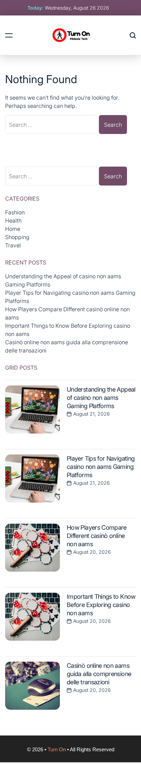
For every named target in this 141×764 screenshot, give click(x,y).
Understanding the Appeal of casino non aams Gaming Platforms (101, 397)
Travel (13, 245)
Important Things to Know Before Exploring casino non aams (101, 605)
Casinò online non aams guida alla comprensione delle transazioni (99, 674)
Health (13, 220)
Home (12, 228)
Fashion (15, 212)
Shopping (17, 237)
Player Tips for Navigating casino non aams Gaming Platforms (100, 467)
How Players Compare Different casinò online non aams (97, 536)
